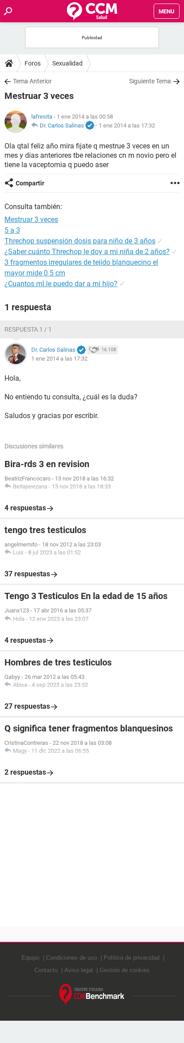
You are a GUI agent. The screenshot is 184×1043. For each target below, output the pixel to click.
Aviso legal (78, 970)
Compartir (30, 183)
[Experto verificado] (89, 126)
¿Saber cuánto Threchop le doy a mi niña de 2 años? (87, 251)
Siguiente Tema (150, 81)
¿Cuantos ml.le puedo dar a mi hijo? (60, 283)
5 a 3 (12, 230)
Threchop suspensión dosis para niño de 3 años (79, 241)
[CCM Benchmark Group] (92, 995)
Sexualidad (67, 63)
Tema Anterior (32, 81)
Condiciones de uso (71, 957)
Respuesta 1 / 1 (28, 329)
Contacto (46, 970)
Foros (33, 63)
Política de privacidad (131, 957)
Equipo (30, 957)
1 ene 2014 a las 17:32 (127, 125)
